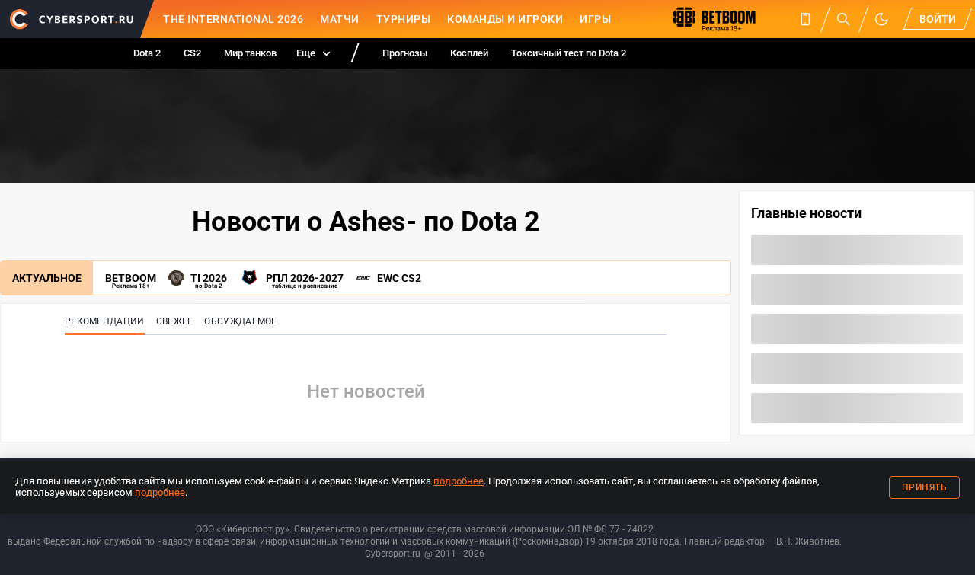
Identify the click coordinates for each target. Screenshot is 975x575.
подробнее (458, 481)
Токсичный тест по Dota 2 (568, 53)
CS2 (192, 53)
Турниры (403, 19)
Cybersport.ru (392, 553)
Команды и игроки (505, 19)
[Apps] (805, 19)
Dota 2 (147, 53)
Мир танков (250, 53)
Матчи (340, 19)
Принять (925, 487)
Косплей (469, 53)
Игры (595, 19)
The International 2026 (233, 19)
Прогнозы (404, 53)
